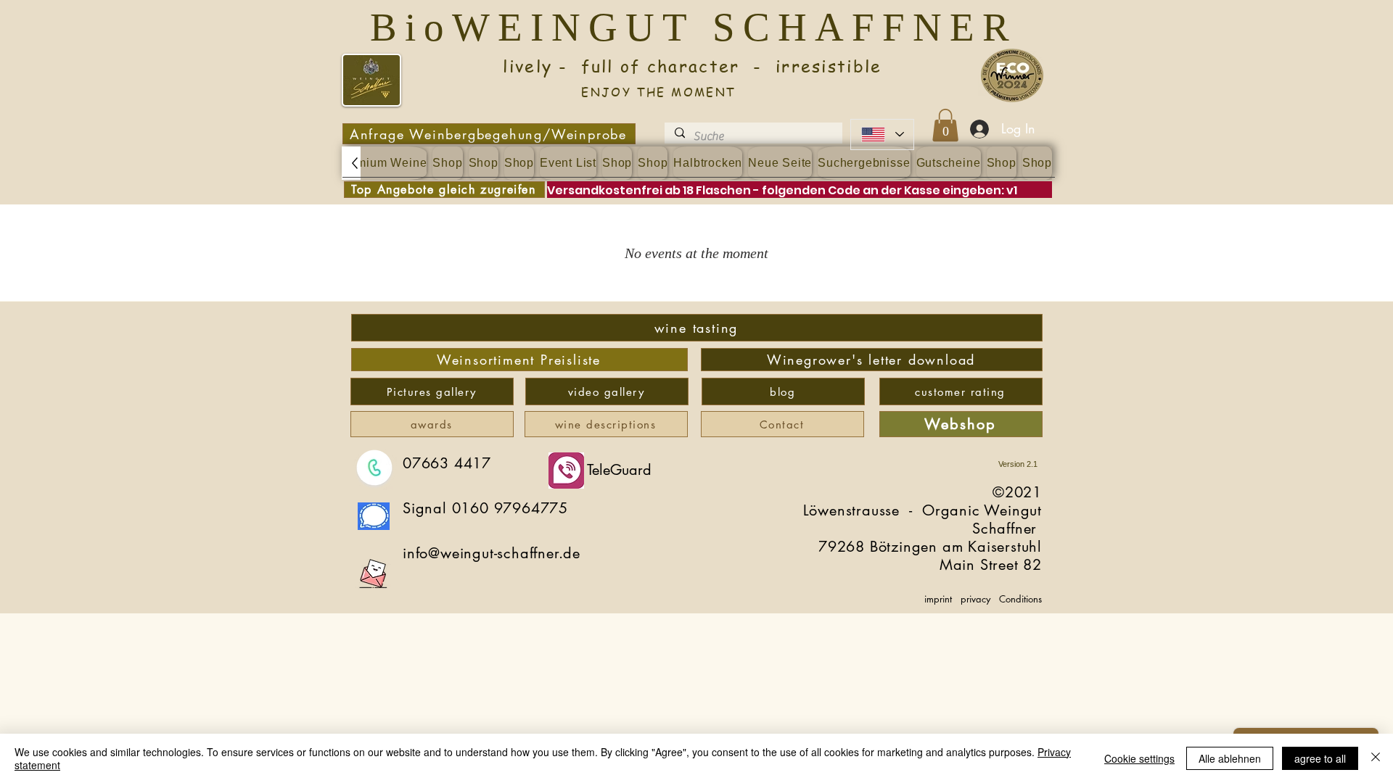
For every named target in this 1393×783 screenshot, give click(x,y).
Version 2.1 (1017, 464)
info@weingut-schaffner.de (491, 553)
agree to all (1320, 758)
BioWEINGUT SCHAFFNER (702, 27)
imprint (938, 598)
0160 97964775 (510, 508)
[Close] (1375, 758)
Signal (427, 508)
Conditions (1020, 598)
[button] (945, 125)
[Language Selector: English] (882, 134)
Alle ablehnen (1230, 758)
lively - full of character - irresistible (658, 66)
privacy (975, 598)
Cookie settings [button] (1139, 758)
